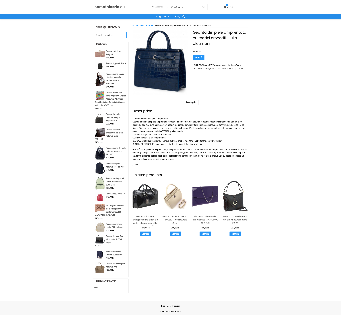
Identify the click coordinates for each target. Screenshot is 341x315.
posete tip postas (235, 68)
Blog (170, 16)
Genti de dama (146, 25)
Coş (177, 16)
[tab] (191, 102)
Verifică (198, 57)
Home (135, 25)
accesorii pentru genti (204, 68)
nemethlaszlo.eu (110, 7)
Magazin (161, 16)
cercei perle (220, 68)
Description (191, 102)
